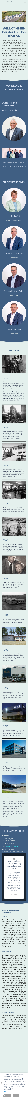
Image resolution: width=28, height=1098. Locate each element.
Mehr (5, 1092)
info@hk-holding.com (12, 846)
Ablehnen (16, 1096)
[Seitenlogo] (7, 1)
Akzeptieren (14, 894)
